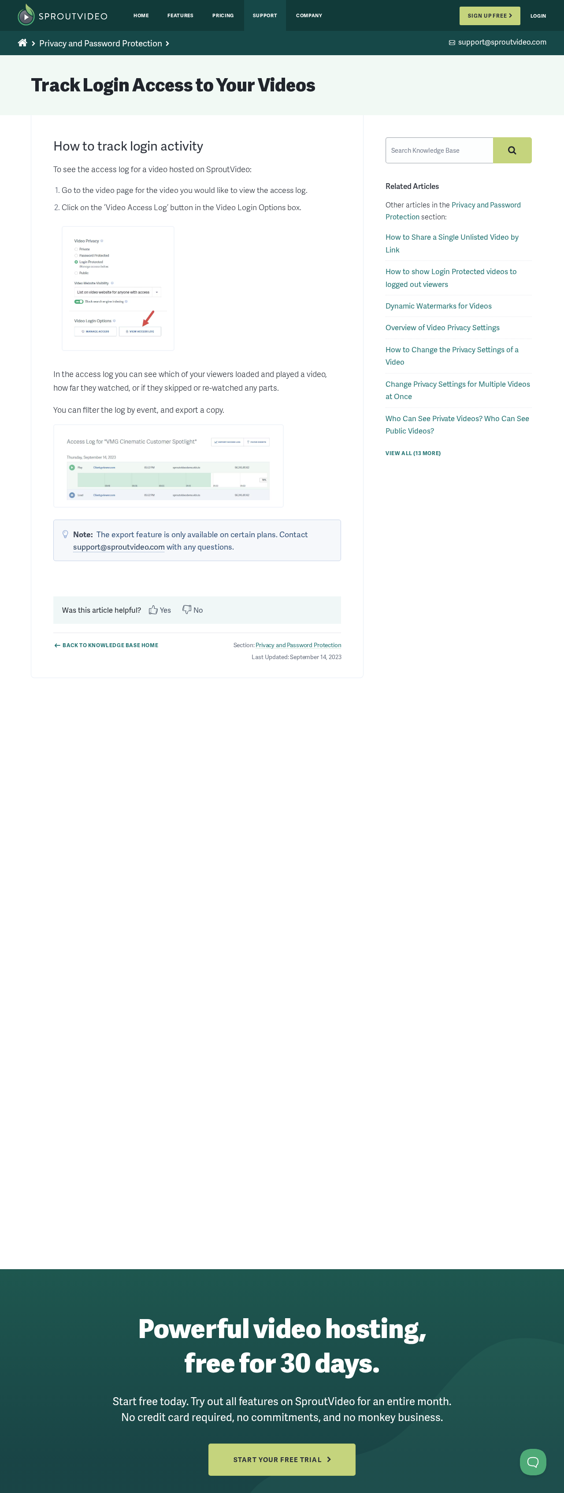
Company (309, 15)
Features (180, 15)
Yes (165, 610)
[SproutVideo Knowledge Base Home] (23, 43)
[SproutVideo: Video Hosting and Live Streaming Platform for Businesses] (71, 15)
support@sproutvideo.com (502, 42)
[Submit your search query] (512, 150)
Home (141, 15)
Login (538, 15)
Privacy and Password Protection (100, 43)
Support (265, 15)
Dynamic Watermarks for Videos (439, 306)
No (198, 610)
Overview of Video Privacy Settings (443, 327)
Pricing (223, 15)
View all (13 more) (413, 453)
